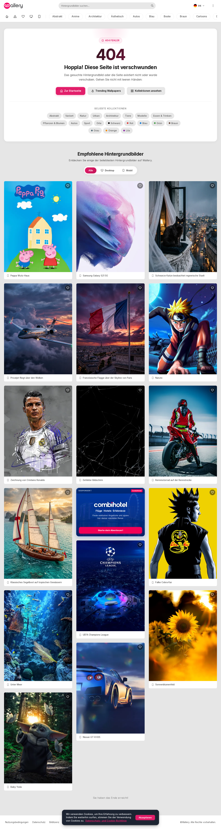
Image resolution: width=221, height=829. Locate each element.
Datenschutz (38, 822)
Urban (96, 115)
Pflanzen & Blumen (54, 123)
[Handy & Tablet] (39, 16)
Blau (151, 16)
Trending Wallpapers (108, 90)
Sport (87, 123)
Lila (128, 130)
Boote (167, 16)
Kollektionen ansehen (148, 90)
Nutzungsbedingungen (16, 822)
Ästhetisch (117, 16)
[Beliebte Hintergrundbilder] (7, 16)
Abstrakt (57, 16)
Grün (159, 123)
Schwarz (115, 123)
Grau (96, 130)
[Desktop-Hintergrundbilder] (31, 16)
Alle (90, 170)
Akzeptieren (145, 817)
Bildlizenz (54, 822)
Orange (112, 130)
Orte (99, 123)
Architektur (95, 16)
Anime (75, 16)
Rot (131, 123)
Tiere (128, 115)
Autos (136, 16)
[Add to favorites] (68, 186)
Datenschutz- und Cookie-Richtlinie (106, 820)
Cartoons (201, 16)
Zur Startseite (72, 90)
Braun (183, 16)
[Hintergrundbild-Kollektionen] (15, 16)
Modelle (142, 115)
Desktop (109, 170)
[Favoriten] (23, 16)
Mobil (129, 170)
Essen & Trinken (162, 115)
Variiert (69, 115)
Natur (83, 115)
